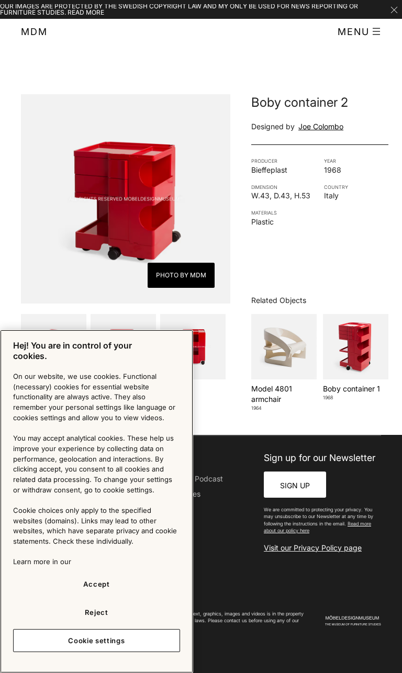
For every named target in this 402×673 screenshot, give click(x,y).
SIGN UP (295, 485)
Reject (96, 612)
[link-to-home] (353, 621)
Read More (86, 12)
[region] (96, 501)
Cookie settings (96, 640)
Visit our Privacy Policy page (313, 547)
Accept (96, 584)
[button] (359, 32)
